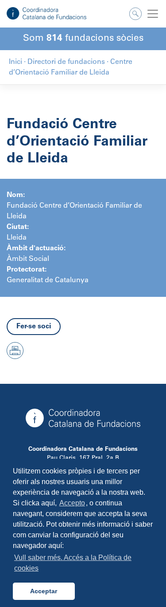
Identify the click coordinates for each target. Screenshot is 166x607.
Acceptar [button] (43, 591)
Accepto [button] (72, 503)
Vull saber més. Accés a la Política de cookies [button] (72, 563)
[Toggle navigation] (152, 13)
